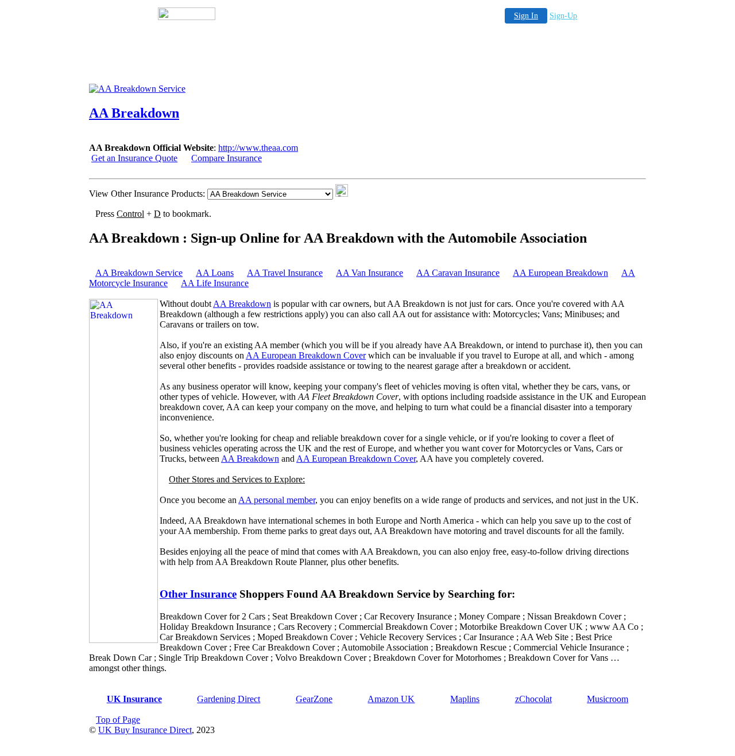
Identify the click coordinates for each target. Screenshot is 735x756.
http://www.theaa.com (258, 148)
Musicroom (607, 699)
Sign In (526, 15)
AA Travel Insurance (285, 273)
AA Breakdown (242, 304)
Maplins (464, 699)
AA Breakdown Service (139, 273)
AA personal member (276, 500)
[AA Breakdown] (181, 88)
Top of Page (118, 719)
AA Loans (215, 273)
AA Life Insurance (215, 283)
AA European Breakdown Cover (306, 355)
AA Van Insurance (369, 273)
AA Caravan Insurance (458, 273)
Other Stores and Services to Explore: (237, 479)
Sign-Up (563, 15)
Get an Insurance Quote (134, 158)
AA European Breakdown (560, 273)
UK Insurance (134, 699)
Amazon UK (391, 699)
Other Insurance (198, 594)
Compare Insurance (226, 158)
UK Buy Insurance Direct (145, 730)
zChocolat (533, 699)
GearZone (314, 699)
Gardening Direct (228, 699)
